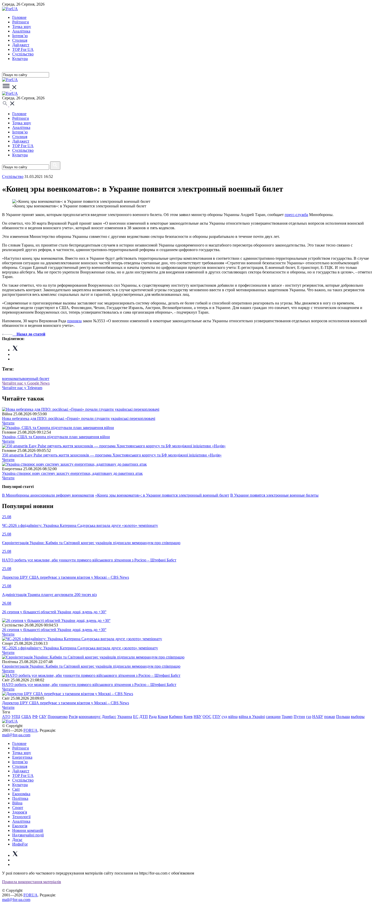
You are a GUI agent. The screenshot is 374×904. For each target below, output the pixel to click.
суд (224, 716)
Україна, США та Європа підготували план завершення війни (56, 437)
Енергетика (22, 757)
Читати (8, 423)
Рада (153, 716)
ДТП (143, 716)
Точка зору (21, 26)
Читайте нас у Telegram (22, 388)
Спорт (17, 807)
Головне (19, 17)
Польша (343, 716)
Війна (17, 803)
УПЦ (15, 716)
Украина (124, 716)
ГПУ (216, 716)
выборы (358, 716)
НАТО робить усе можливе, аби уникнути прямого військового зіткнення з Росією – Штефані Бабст (89, 684)
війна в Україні (252, 716)
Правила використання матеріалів (31, 882)
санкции (273, 716)
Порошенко (58, 716)
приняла (74, 321)
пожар (329, 716)
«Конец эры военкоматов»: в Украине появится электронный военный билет (162, 495)
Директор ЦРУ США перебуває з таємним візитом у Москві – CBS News (65, 703)
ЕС (135, 716)
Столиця (19, 40)
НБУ (198, 716)
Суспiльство (23, 54)
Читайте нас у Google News (26, 383)
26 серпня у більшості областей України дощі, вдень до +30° (54, 629)
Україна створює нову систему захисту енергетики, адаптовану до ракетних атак (72, 473)
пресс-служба (296, 214)
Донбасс (109, 716)
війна (233, 716)
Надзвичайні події (28, 835)
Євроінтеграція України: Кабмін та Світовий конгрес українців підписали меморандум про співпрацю (91, 666)
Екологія (19, 826)
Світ (16, 789)
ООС (207, 716)
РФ (35, 716)
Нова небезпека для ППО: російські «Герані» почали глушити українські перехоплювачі (78, 418)
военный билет (36, 378)
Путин (299, 716)
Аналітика (21, 31)
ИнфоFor (20, 844)
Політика (20, 798)
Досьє (17, 839)
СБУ (43, 716)
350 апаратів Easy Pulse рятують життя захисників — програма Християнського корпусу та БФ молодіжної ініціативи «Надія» (112, 455)
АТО (6, 716)
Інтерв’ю (20, 36)
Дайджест (20, 45)
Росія (73, 716)
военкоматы (12, 378)
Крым (163, 716)
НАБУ (317, 716)
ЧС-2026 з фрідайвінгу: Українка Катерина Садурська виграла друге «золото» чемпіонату (80, 648)
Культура (20, 58)
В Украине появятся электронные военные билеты (274, 495)
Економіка (21, 794)
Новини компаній (27, 830)
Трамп (287, 716)
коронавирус (90, 716)
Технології (21, 817)
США (26, 716)
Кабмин (176, 716)
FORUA (30, 730)
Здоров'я (19, 812)
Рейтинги (20, 22)
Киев (188, 716)
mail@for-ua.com (16, 735)
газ (308, 716)
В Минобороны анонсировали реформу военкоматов (48, 495)
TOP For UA (23, 49)
